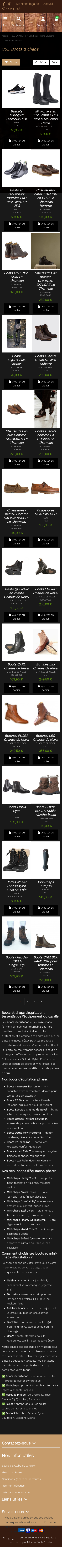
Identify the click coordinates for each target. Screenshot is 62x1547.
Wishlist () (13, 8)
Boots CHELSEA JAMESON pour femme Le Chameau (46, 963)
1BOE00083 (16, 675)
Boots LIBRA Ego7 (16, 809)
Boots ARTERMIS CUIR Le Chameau (16, 277)
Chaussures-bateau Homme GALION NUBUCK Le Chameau (16, 516)
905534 (16, 971)
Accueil (48, 3)
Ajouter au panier (18, 142)
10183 (45, 821)
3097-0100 (16, 287)
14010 (16, 125)
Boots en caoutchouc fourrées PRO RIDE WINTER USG (17, 198)
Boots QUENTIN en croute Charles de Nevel (16, 593)
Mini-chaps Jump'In (45, 884)
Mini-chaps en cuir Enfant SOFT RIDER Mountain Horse (45, 117)
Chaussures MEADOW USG (45, 512)
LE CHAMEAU (45, 209)
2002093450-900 (16, 896)
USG (16, 209)
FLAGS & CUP (16, 969)
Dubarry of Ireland (45, 367)
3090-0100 (16, 449)
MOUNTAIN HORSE (45, 126)
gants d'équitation (37, 1365)
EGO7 (16, 814)
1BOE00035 (45, 600)
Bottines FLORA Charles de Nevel (16, 738)
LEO (45, 746)
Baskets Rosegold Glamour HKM (16, 115)
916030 (16, 370)
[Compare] (20, 104)
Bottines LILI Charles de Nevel (45, 666)
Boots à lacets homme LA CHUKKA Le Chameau (45, 437)
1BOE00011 (16, 603)
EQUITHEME (16, 367)
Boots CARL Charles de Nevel (16, 666)
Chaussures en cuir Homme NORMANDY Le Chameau (16, 437)
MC (45, 892)
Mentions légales (28, 3)
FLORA (16, 746)
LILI (45, 675)
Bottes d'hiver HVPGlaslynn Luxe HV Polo (16, 886)
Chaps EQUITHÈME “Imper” (16, 360)
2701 (45, 975)
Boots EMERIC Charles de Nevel (45, 591)
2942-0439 (45, 295)
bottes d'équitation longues (18, 1360)
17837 (45, 521)
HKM (16, 122)
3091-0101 (45, 449)
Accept (12, 1539)
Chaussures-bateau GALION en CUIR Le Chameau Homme (45, 198)
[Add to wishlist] (14, 104)
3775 (45, 370)
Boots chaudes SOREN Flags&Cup (17, 961)
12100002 (16, 212)
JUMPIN (45, 890)
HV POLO (16, 893)
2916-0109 (45, 212)
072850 (45, 129)
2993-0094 (16, 528)
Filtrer (13, 62)
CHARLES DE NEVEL (16, 600)
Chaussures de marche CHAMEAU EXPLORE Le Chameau (45, 280)
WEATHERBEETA (45, 818)
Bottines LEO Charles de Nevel (45, 738)
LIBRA (16, 817)
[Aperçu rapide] (16, 109)
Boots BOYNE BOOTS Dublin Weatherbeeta (45, 811)
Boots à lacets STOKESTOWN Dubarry (45, 360)
